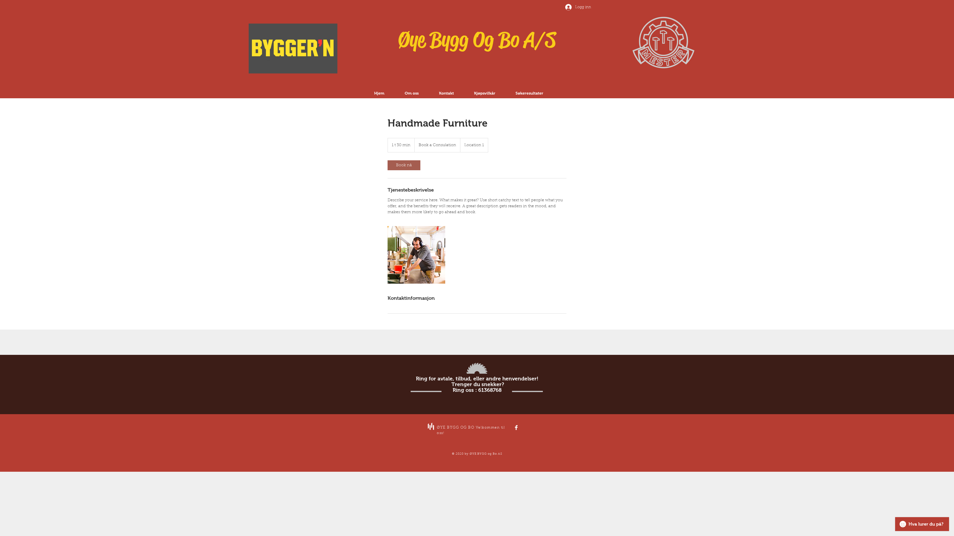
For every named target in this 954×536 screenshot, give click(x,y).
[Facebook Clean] (516, 427)
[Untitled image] (416, 255)
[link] (404, 165)
